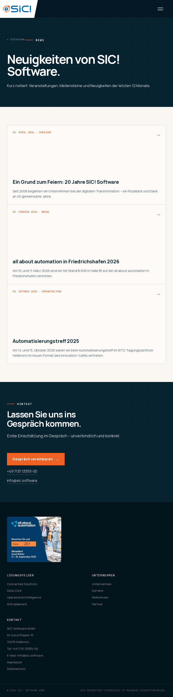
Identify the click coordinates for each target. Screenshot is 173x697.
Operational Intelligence (24, 597)
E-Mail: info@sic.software (25, 655)
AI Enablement (17, 604)
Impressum (14, 662)
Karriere (97, 591)
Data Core (14, 591)
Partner (97, 604)
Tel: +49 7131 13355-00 (22, 649)
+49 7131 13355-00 (22, 471)
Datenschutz (16, 669)
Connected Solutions (22, 584)
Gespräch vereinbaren (35, 459)
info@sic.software (22, 480)
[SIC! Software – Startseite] (19, 9)
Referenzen (100, 597)
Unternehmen (102, 584)
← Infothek (16, 39)
